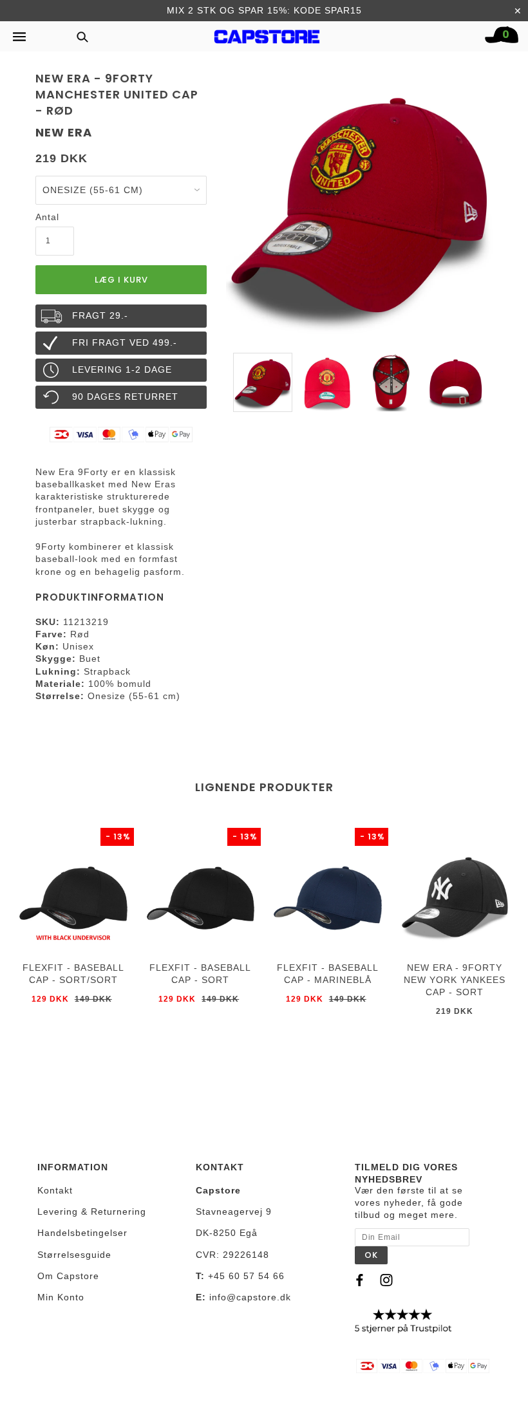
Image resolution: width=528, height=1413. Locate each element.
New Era (63, 132)
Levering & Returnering (91, 1211)
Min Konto (60, 1297)
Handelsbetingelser (82, 1233)
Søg (78, 36)
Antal (47, 217)
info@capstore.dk (250, 1297)
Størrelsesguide (74, 1254)
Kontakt (55, 1190)
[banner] (267, 33)
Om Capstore (68, 1276)
